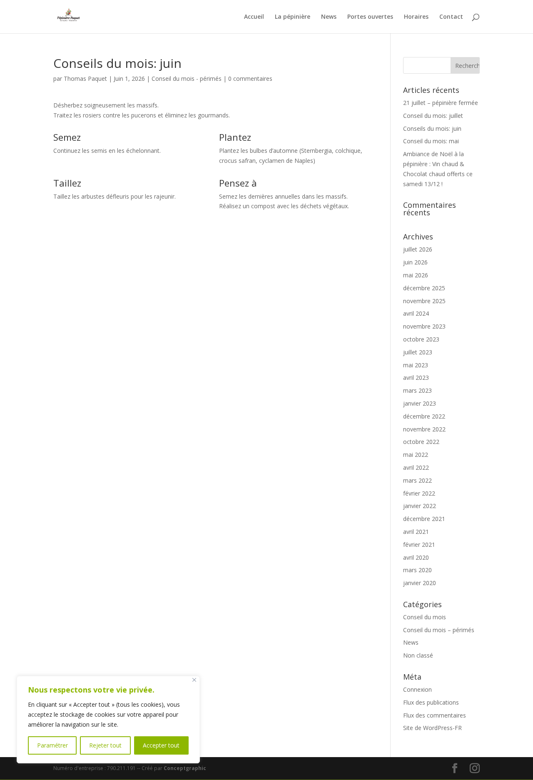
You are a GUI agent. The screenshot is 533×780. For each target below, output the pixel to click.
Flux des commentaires (434, 715)
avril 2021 (416, 532)
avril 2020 (416, 557)
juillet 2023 (417, 352)
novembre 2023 (424, 326)
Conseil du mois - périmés (187, 78)
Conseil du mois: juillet (433, 116)
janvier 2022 (419, 506)
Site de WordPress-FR (432, 728)
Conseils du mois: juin (432, 128)
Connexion (417, 689)
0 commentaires (250, 78)
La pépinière (292, 17)
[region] (108, 719)
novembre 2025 (424, 301)
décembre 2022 (424, 416)
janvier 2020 (419, 583)
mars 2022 (417, 480)
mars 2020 (417, 570)
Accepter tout (161, 745)
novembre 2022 (424, 429)
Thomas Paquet (85, 78)
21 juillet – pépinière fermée (440, 103)
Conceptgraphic (185, 768)
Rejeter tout (105, 745)
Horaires (416, 17)
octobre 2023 (421, 339)
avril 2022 (416, 467)
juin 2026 (415, 262)
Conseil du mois (424, 617)
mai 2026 (415, 275)
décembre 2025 (424, 288)
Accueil (254, 17)
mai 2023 (415, 365)
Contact (451, 17)
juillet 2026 (417, 249)
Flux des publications (431, 702)
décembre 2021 (424, 519)
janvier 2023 (419, 403)
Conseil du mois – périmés (438, 630)
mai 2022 (415, 455)
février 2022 (419, 493)
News (328, 17)
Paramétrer (52, 745)
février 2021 (419, 544)
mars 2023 (417, 390)
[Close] (194, 680)
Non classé (418, 655)
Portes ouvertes (370, 17)
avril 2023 (416, 377)
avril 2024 (416, 313)
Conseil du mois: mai (431, 141)
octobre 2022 (421, 442)
